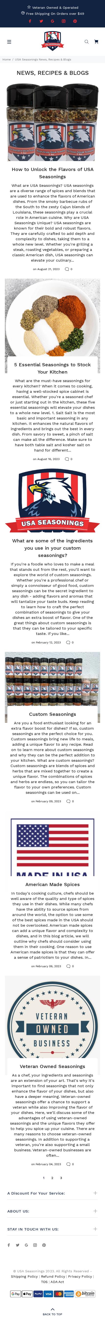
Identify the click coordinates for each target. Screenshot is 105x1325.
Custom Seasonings (52, 714)
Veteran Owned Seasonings (52, 1066)
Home (6, 59)
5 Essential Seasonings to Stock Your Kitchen (52, 368)
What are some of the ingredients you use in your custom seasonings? (52, 548)
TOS (44, 1282)
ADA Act (57, 1282)
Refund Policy (53, 1276)
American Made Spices (52, 884)
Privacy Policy (80, 1276)
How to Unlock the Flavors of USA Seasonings (53, 173)
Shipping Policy (24, 1276)
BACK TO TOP (52, 1314)
